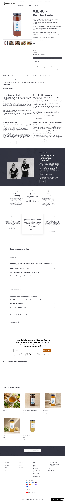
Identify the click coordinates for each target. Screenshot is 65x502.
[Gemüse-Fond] (32, 428)
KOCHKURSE (21, 5)
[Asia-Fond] (12, 403)
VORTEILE (29, 5)
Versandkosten (42, 54)
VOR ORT (30, 2)
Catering (20, 465)
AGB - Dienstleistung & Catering (38, 464)
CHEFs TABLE (39, 2)
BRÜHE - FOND (15, 387)
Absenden (47, 350)
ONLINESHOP (21, 2)
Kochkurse (21, 467)
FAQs (5, 470)
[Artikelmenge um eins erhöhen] (39, 46)
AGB (34, 462)
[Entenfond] (52, 403)
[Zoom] (17, 24)
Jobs (5, 469)
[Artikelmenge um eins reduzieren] (34, 46)
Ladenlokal (6, 465)
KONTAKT (37, 5)
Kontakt (5, 467)
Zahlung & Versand (37, 470)
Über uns (6, 464)
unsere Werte (7, 462)
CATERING (47, 2)
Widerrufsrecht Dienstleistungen (37, 475)
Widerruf (35, 471)
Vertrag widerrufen (57, 499)
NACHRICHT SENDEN (15, 322)
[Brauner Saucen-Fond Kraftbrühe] (32, 403)
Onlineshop (21, 462)
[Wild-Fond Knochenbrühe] (7, 373)
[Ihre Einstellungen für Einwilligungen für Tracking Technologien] (63, 500)
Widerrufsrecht (36, 473)
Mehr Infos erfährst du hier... (45, 174)
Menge (34, 43)
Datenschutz (36, 466)
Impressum (35, 468)
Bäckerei (20, 464)
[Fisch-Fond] (12, 428)
